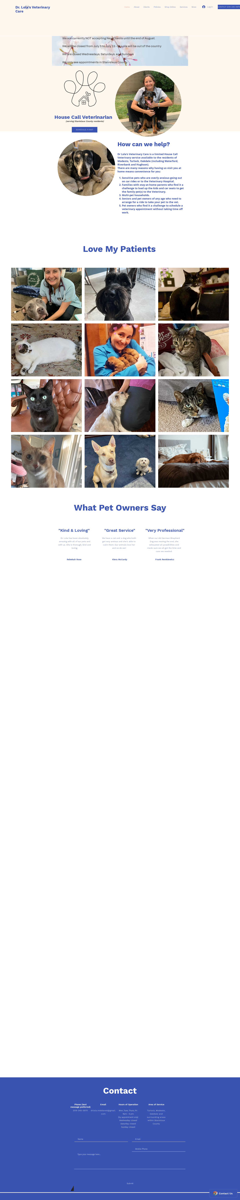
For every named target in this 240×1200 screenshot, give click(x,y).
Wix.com (136, 1196)
